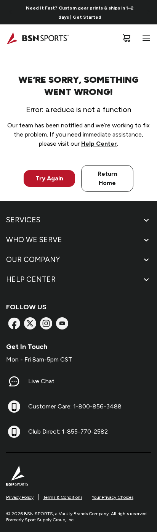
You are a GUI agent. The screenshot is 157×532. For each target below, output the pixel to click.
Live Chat (41, 381)
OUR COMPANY (33, 259)
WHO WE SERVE (34, 239)
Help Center (99, 143)
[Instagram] (46, 323)
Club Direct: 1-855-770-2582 (68, 431)
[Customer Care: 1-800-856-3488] (14, 407)
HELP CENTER (31, 279)
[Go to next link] (148, 12)
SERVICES (23, 219)
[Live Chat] (14, 381)
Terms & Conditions (62, 497)
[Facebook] (14, 323)
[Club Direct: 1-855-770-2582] (14, 432)
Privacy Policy (20, 497)
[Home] (37, 38)
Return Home (107, 178)
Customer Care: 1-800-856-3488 (75, 406)
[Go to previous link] (10, 12)
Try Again (49, 178)
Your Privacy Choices (112, 497)
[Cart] (126, 38)
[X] (30, 323)
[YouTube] (62, 323)
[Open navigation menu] (145, 38)
